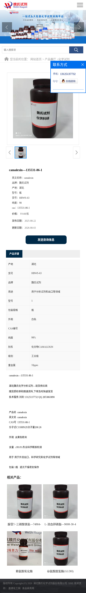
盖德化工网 (14, 588)
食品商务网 (28, 588)
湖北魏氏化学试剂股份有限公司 (50, 583)
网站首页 (36, 59)
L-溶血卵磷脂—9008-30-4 (60, 524)
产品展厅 (50, 59)
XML (71, 583)
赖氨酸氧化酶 (24, 571)
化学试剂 (64, 59)
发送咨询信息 (46, 239)
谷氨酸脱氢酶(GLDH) (60, 571)
